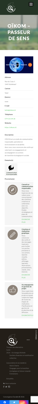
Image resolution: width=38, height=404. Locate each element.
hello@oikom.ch (10, 110)
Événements (14, 374)
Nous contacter (10, 383)
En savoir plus (26, 220)
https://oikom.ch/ (11, 127)
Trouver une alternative (14, 347)
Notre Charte (14, 366)
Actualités (10, 379)
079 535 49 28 (10, 119)
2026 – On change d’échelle (15, 353)
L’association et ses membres (16, 363)
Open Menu (31, 4)
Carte (8, 350)
